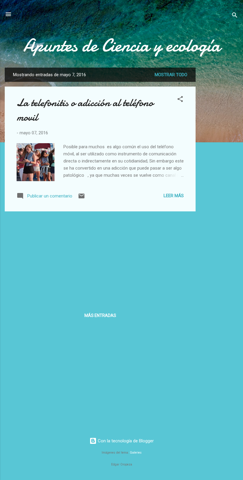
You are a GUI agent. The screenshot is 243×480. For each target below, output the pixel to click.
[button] (180, 100)
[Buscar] (234, 16)
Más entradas (100, 315)
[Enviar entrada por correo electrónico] (81, 198)
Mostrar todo (171, 74)
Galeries (136, 453)
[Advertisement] (219, 156)
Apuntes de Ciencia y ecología (121, 45)
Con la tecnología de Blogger (125, 441)
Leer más (174, 195)
